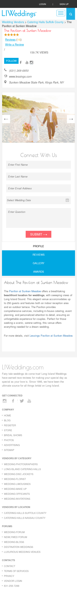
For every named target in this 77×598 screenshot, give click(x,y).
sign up (64, 4)
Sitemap (9, 450)
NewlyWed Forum (15, 537)
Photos (9, 440)
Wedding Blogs (14, 542)
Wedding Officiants (17, 493)
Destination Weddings (18, 546)
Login (42, 4)
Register (10, 425)
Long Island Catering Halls (22, 469)
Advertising (12, 445)
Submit (36, 234)
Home (7, 415)
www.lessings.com (20, 76)
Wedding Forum (14, 532)
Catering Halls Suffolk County (45, 22)
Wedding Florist (15, 479)
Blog (7, 420)
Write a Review (14, 44)
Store (8, 430)
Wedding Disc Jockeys (18, 474)
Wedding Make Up (15, 488)
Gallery (38, 263)
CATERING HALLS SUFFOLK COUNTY (25, 512)
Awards (38, 271)
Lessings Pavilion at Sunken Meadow (51, 335)
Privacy (9, 575)
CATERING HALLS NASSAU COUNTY (24, 517)
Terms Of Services (16, 571)
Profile (38, 246)
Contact (9, 566)
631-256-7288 (11, 585)
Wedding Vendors (13, 22)
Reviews (10, 39)
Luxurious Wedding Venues (22, 551)
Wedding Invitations (17, 498)
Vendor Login (13, 580)
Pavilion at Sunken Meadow (25, 291)
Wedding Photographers (21, 464)
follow (11, 61)
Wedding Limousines (17, 483)
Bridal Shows (13, 435)
